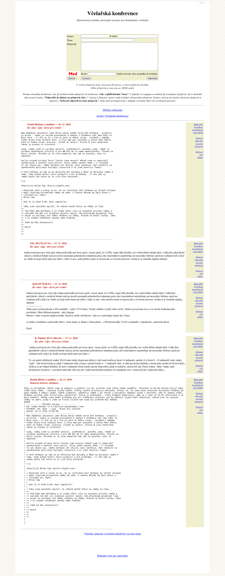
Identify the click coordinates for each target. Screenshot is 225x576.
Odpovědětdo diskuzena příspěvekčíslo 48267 (197, 342)
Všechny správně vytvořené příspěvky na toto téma (112, 533)
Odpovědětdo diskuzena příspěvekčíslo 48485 (197, 383)
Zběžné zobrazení (112, 110)
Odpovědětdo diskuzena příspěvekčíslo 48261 (197, 247)
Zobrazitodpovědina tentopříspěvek (199, 142)
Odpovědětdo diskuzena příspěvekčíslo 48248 (197, 128)
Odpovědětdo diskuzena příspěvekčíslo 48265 (197, 287)
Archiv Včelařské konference (112, 116)
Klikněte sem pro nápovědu (112, 555)
